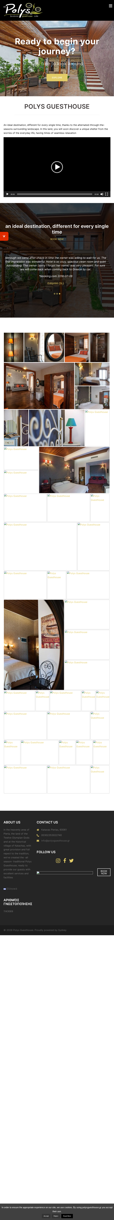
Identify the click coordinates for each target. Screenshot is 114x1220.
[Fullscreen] (106, 194)
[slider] (54, 194)
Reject (56, 1216)
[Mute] (101, 194)
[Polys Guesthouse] (23, 10)
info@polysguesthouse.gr (55, 848)
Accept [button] (46, 1216)
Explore (57, 66)
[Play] (7, 194)
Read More (67, 1216)
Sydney (62, 937)
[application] (57, 167)
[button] (57, 167)
